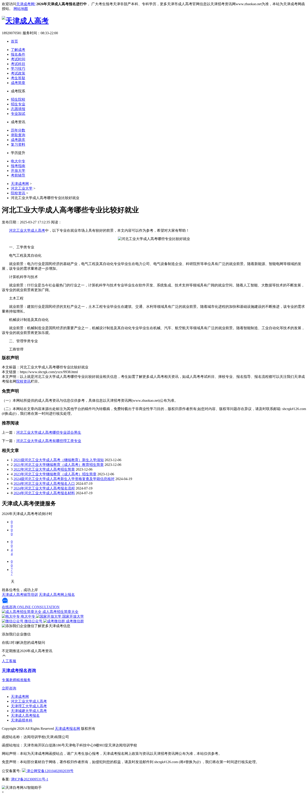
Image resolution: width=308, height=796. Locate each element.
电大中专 (18, 161)
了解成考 (18, 50)
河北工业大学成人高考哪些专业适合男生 (48, 432)
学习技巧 (18, 68)
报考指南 (18, 166)
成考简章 (18, 83)
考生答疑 (18, 78)
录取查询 (18, 135)
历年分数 (18, 130)
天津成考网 (20, 184)
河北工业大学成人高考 (27, 230)
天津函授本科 (21, 720)
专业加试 (18, 114)
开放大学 (18, 170)
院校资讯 (18, 193)
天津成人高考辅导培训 (20, 594)
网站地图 (21, 9)
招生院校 (18, 99)
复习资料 (18, 144)
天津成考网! (25, 4)
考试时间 (18, 59)
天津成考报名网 (67, 728)
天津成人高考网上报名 (57, 594)
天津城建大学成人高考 (29, 711)
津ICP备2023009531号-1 (29, 779)
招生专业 (18, 104)
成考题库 (18, 140)
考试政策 (18, 73)
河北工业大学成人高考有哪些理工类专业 (48, 441)
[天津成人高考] (25, 21)
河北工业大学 (21, 188)
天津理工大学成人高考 (29, 706)
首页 (14, 41)
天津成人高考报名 (25, 715)
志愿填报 (18, 109)
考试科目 (18, 64)
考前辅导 (18, 175)
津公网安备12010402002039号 (50, 771)
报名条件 (18, 54)
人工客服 (9, 661)
